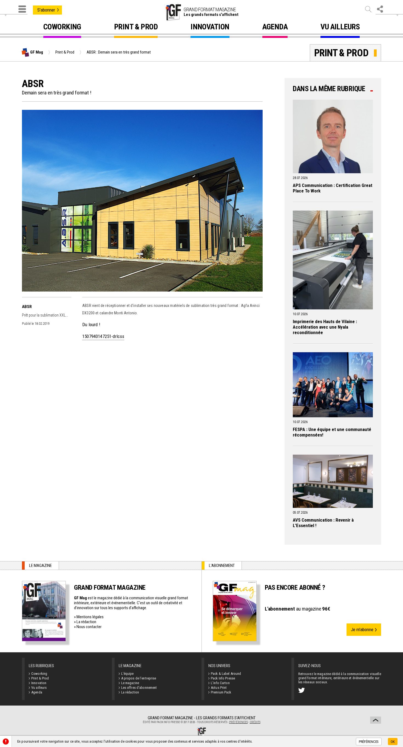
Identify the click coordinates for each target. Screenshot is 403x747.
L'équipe (127, 674)
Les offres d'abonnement (139, 688)
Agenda (275, 27)
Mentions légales (90, 616)
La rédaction (86, 621)
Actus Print (219, 688)
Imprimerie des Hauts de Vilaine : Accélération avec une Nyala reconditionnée (325, 327)
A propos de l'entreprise (138, 678)
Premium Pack (221, 692)
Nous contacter (88, 626)
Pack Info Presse (223, 678)
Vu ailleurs (340, 27)
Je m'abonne (362, 629)
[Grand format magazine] (172, 11)
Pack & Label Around (226, 674)
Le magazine (130, 683)
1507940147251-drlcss (103, 336)
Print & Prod (136, 27)
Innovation (210, 27)
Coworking (62, 27)
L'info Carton (220, 683)
